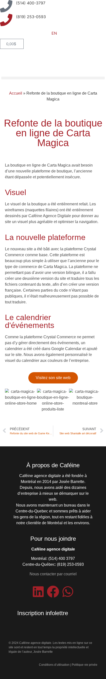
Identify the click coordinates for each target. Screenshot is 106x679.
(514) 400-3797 (30, 2)
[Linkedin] (38, 591)
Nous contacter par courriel (53, 574)
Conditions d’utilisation (54, 664)
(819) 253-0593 (31, 16)
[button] (53, 78)
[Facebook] (53, 591)
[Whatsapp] (68, 591)
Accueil (15, 93)
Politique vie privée (84, 664)
